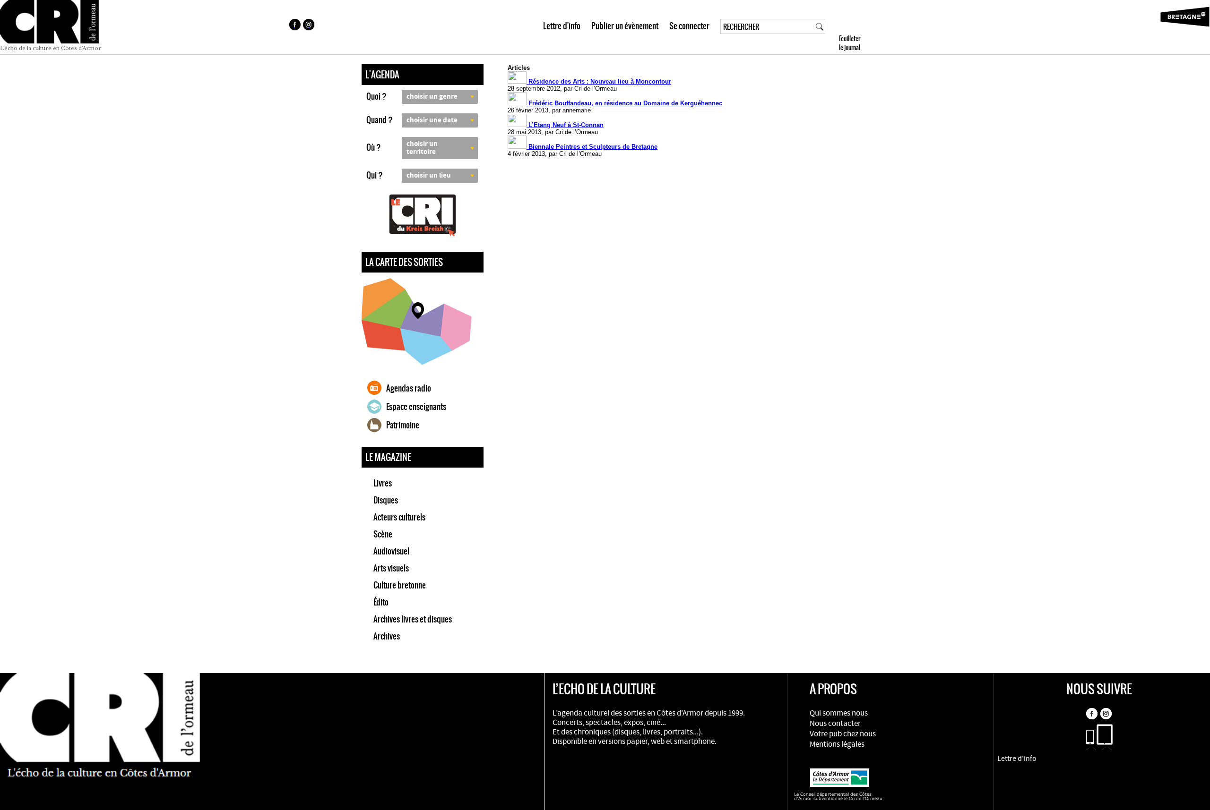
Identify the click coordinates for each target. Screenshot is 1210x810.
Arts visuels (391, 568)
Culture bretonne (399, 585)
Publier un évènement (624, 26)
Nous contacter (835, 723)
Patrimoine (402, 425)
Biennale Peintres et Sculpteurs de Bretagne (592, 146)
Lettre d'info (561, 26)
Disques (385, 500)
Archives (386, 636)
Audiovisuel (391, 551)
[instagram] (309, 26)
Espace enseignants (416, 407)
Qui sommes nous (839, 713)
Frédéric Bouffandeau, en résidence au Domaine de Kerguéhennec (624, 103)
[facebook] (294, 26)
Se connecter (689, 26)
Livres (382, 483)
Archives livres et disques (412, 619)
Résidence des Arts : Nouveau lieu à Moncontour (599, 81)
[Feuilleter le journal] (867, 27)
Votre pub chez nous (843, 734)
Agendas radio (408, 388)
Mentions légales (837, 744)
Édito (381, 602)
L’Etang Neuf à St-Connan (565, 124)
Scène (382, 534)
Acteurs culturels (399, 517)
